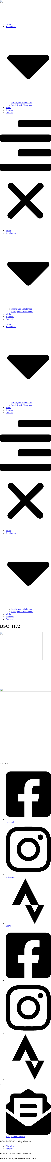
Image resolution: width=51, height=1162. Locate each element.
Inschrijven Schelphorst (21, 102)
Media (8, 107)
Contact (9, 112)
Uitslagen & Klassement (22, 105)
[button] (25, 171)
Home (8, 24)
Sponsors (10, 110)
